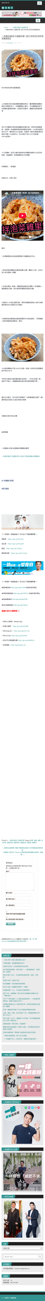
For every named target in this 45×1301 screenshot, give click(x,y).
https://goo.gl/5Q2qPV (16, 544)
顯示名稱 (9, 893)
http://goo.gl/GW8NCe (26, 640)
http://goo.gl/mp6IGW (20, 599)
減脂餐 (29, 842)
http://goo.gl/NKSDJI (21, 593)
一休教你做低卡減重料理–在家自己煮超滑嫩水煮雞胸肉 (21, 456)
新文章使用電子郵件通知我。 (15, 919)
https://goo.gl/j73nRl (18, 587)
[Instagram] (9, 7)
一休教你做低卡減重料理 (20, 27)
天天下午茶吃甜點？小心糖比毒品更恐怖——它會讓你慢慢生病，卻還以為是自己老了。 (21, 1000)
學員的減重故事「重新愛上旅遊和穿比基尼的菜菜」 (20, 1032)
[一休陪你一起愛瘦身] (22, 14)
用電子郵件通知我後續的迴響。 (16, 914)
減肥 (39, 840)
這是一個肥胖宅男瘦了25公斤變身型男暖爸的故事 (19, 1009)
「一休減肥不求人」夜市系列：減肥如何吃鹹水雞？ (20, 1039)
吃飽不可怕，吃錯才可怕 (11, 980)
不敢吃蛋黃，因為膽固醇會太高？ (14, 963)
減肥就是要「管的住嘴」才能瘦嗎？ (15, 1024)
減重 (31, 840)
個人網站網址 (10, 905)
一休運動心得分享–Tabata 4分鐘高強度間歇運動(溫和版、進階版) (22, 853)
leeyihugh (10, 43)
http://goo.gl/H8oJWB (20, 626)
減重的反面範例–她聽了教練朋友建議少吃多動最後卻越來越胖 (22, 849)
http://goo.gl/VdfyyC (21, 605)
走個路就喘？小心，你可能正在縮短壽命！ (17, 990)
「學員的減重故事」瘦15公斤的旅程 (15, 1035)
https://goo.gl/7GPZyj (14, 548)
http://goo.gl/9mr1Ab (21, 631)
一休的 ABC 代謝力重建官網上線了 (14, 960)
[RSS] (6, 7)
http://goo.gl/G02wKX (19, 635)
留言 (8, 871)
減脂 (35, 840)
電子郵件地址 (11, 899)
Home (6, 27)
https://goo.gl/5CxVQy (19, 553)
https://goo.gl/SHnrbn (15, 539)
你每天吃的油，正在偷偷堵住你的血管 (15, 966)
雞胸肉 (34, 842)
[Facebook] (12, 7)
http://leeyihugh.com (18, 645)
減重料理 (16, 842)
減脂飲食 (23, 842)
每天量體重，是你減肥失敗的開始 (14, 984)
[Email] (3, 7)
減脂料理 (10, 842)
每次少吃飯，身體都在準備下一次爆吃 (15, 987)
